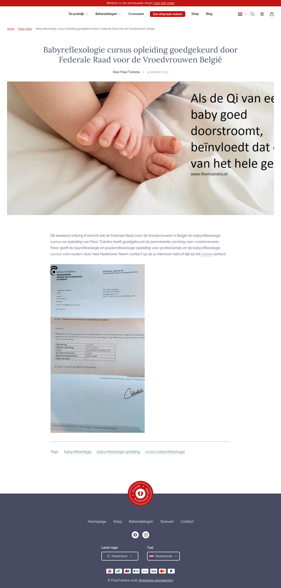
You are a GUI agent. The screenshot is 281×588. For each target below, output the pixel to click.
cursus (207, 254)
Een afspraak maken (167, 14)
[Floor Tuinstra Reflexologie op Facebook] (135, 534)
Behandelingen (106, 14)
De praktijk (76, 14)
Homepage (97, 521)
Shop (195, 14)
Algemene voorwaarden (156, 580)
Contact (187, 521)
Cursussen (136, 14)
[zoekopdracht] (252, 14)
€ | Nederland (117, 556)
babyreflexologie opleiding (118, 452)
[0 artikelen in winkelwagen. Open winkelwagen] (272, 14)
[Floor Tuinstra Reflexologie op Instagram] (145, 534)
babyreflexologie (78, 452)
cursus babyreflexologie (165, 452)
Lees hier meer (164, 3)
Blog (209, 14)
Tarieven (167, 521)
